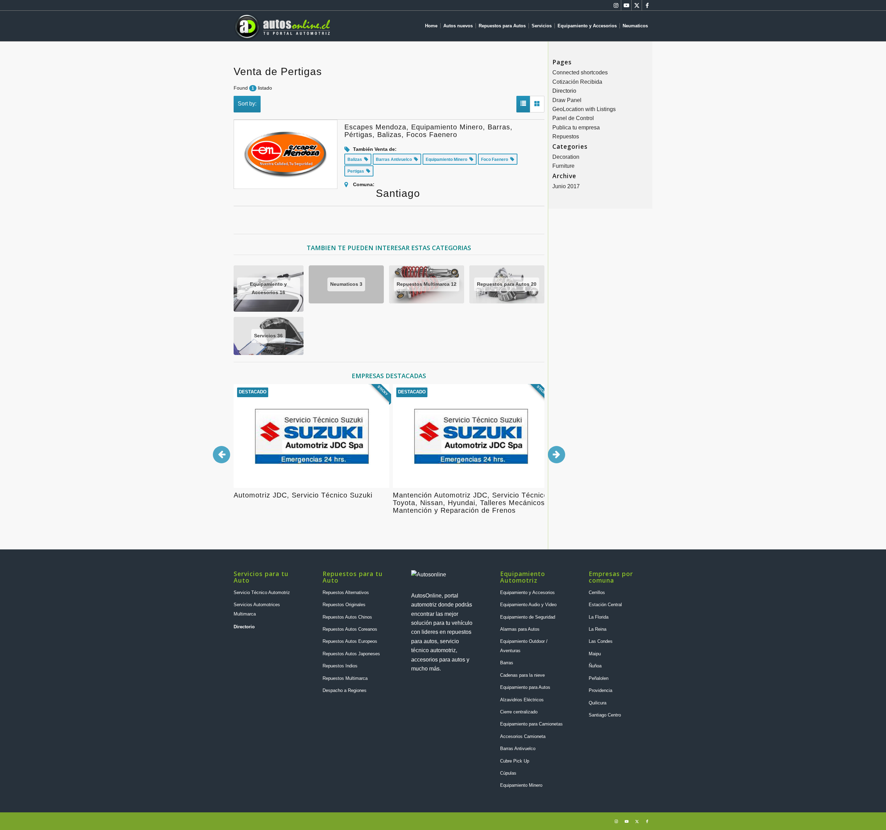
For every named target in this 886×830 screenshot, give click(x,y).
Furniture (563, 166)
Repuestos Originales (344, 604)
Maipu (595, 653)
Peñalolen (598, 678)
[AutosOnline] (282, 26)
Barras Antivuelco (517, 748)
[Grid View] (537, 104)
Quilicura (597, 702)
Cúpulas (508, 773)
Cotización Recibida (577, 82)
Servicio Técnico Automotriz (262, 592)
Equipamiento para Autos (525, 687)
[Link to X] (637, 5)
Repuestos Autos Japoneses (351, 653)
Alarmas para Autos (520, 629)
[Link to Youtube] (626, 5)
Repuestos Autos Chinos (347, 617)
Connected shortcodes (580, 72)
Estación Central (605, 604)
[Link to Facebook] (647, 5)
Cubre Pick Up (514, 761)
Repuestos (565, 136)
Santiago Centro (605, 715)
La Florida (598, 617)
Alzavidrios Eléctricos (522, 699)
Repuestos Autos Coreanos (350, 629)
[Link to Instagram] (616, 5)
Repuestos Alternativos (346, 592)
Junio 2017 (566, 186)
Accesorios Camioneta (522, 736)
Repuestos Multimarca (345, 678)
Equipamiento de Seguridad (527, 617)
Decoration (565, 157)
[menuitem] (433, 26)
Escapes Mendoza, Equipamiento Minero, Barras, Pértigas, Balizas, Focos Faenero (428, 130)
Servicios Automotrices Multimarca (257, 609)
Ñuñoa (595, 665)
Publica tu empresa (576, 127)
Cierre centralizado (518, 711)
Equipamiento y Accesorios (527, 592)
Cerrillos (597, 592)
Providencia (600, 690)
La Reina (597, 629)
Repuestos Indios (340, 665)
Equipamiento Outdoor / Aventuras (524, 646)
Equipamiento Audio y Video (528, 604)
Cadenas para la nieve (522, 675)
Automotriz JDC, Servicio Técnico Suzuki (303, 495)
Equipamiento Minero (521, 785)
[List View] (523, 104)
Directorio (564, 91)
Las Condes (601, 641)
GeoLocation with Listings (584, 109)
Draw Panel (566, 100)
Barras (506, 662)
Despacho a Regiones (345, 690)
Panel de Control (573, 118)
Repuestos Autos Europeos (350, 641)
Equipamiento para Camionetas (531, 724)
